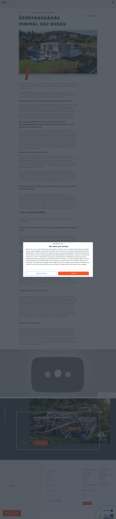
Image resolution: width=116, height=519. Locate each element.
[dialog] (58, 259)
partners (35, 249)
